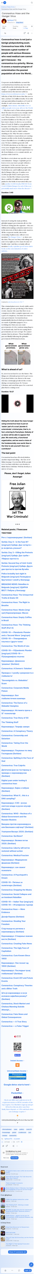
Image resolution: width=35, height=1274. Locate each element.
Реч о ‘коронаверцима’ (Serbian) (16, 537)
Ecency (3, 7)
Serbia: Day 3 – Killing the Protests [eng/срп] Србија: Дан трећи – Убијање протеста (17, 555)
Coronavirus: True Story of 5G (14, 718)
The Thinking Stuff (9, 722)
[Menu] (32, 33)
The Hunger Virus (14, 237)
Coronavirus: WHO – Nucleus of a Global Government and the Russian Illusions (16, 816)
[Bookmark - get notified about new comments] (24, 33)
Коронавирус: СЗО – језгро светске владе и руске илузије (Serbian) (16, 806)
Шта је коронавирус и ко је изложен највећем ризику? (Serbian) (14, 996)
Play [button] (26, 28)
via (17, 1139)
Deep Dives (11, 7)
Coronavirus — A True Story (14, 1022)
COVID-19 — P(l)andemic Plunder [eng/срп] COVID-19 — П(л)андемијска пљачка (16, 653)
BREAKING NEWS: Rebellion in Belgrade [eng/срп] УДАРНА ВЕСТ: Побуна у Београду (15, 587)
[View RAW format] (3, 1146)
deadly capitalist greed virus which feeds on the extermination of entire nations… (17, 248)
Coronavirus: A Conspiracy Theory (17, 731)
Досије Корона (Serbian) (12, 917)
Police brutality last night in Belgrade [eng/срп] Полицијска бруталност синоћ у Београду (16, 577)
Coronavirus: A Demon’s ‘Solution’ (16, 668)
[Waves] (12, 1270)
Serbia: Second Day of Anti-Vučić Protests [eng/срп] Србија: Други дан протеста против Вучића (16, 566)
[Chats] (19, 1270)
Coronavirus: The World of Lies (15, 646)
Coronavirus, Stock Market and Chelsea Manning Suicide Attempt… (15, 1006)
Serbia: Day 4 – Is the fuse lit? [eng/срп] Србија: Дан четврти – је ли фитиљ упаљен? (16, 545)
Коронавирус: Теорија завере (15, 727)
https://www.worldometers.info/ (13, 94)
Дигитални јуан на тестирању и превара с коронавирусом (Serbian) (16, 773)
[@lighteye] (4, 21)
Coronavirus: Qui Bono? (12, 836)
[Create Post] (31, 1264)
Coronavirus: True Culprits (13, 765)
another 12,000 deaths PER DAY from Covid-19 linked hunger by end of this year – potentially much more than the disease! (17, 186)
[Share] (28, 33)
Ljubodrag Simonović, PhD (15, 302)
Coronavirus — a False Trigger (15, 1026)
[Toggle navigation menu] (2, 2)
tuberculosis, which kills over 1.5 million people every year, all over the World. (17, 107)
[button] (2, 1142)
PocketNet (16, 1093)
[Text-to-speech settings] (32, 26)
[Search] (32, 2)
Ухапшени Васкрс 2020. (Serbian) (17, 831)
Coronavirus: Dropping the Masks (16, 890)
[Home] (5, 1270)
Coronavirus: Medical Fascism (15, 855)
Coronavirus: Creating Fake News (16, 943)
